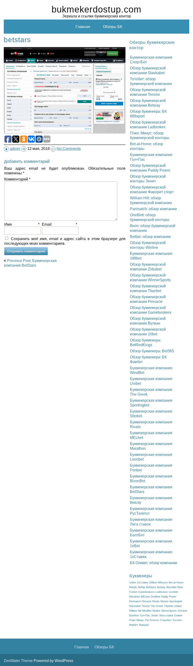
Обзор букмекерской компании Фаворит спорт (152, 189)
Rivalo (155, 601)
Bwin (180, 587)
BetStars (151, 587)
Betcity (133, 587)
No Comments (69, 148)
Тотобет (177, 620)
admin (15, 148)
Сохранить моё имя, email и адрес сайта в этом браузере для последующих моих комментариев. (64, 241)
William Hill (135, 610)
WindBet (146, 610)
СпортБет (166, 620)
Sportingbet (175, 601)
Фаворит (144, 624)
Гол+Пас (145, 615)
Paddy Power (168, 596)
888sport (163, 582)
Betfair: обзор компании (150, 236)
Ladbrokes (162, 592)
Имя (22, 224)
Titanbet (168, 606)
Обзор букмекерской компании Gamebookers (150, 310)
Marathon (134, 596)
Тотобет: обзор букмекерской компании (151, 81)
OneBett (155, 596)
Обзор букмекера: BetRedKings (145, 342)
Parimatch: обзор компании (153, 208)
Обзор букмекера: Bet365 (152, 351)
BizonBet (171, 587)
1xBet (132, 582)
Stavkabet (135, 606)
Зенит (154, 615)
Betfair (141, 587)
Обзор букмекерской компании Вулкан (148, 320)
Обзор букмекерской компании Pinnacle (148, 299)
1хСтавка (142, 582)
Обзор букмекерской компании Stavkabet (148, 70)
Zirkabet (182, 610)
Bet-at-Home (176, 582)
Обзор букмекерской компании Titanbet (148, 288)
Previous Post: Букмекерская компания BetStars (30, 263)
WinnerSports (169, 610)
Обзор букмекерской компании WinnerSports (150, 277)
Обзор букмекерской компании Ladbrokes (148, 124)
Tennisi (146, 606)
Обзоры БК (112, 26)
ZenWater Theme (19, 660)
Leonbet (173, 592)
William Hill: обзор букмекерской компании (151, 200)
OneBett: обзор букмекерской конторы (149, 217)
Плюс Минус (136, 620)
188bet (153, 582)
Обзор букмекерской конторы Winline (148, 245)
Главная (83, 26)
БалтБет (134, 615)
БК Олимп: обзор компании (153, 562)
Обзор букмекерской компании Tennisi (148, 92)
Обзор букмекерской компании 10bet (148, 331)
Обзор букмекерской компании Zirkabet (148, 266)
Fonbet (133, 592)
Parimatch (135, 601)
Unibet (177, 606)
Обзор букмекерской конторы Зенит (148, 178)
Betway (161, 587)
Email (59, 224)
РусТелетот (152, 620)
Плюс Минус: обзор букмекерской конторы (149, 135)
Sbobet (164, 601)
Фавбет (133, 624)
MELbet (145, 596)
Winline (156, 610)
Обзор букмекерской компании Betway (148, 103)
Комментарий (17, 179)
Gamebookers (146, 592)
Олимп (178, 615)
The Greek (157, 606)
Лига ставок (166, 615)
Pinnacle (146, 601)
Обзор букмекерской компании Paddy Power (150, 168)
